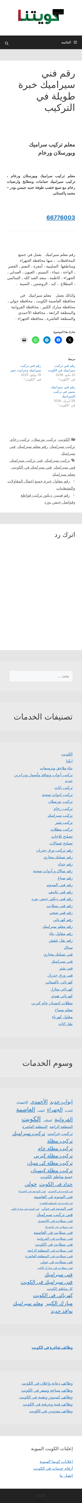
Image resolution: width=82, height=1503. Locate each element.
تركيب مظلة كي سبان (50, 1163)
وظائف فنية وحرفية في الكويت (48, 1404)
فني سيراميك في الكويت (32, 467)
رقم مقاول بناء (61, 933)
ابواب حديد (61, 1102)
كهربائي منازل (61, 989)
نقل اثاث (65, 1023)
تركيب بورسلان (44, 439)
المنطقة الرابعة (61, 1126)
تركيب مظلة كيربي (53, 1156)
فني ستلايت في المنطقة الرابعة (50, 1250)
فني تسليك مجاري (58, 954)
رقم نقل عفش (61, 940)
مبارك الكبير (59, 1303)
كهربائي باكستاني (59, 982)
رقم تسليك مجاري (58, 857)
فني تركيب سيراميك (26, 460)
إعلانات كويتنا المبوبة (56, 1461)
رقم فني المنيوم (60, 885)
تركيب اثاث (63, 787)
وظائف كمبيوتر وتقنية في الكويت (46, 1397)
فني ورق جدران (60, 975)
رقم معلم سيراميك (33, 446)
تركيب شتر (64, 822)
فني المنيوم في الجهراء (32, 1191)
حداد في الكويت (56, 1184)
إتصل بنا (66, 1475)
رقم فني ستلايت (59, 905)
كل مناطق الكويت (60, 1289)
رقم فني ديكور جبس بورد (52, 898)
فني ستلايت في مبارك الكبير (55, 1268)
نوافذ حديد (62, 1311)
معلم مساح (64, 1010)
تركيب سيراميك (62, 446)
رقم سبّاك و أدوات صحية (53, 871)
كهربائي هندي (62, 996)
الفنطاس (47, 1120)
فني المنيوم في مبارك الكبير (25, 1208)
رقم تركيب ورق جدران (54, 850)
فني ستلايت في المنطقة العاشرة (49, 1256)
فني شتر (66, 968)
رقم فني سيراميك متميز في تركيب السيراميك (63, 391)
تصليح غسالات (61, 843)
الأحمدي (39, 1101)
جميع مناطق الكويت (56, 1176)
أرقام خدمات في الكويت (53, 1468)
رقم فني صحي (61, 912)
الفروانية (63, 1119)
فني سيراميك (64, 467)
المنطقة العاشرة (34, 1126)
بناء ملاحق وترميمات (56, 768)
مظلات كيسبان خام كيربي (52, 1003)
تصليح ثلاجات (62, 836)
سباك (68, 947)
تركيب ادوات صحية (57, 794)
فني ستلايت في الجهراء (59, 1227)
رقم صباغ (65, 878)
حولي (31, 1184)
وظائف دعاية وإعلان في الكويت (47, 1383)
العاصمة (25, 1109)
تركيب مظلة (60, 1141)
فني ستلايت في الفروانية (55, 1239)
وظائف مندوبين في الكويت (51, 1411)
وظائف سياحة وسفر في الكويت (47, 1390)
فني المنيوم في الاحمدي (60, 1191)
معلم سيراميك (63, 474)
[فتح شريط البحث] (6, 43)
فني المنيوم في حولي (57, 1208)
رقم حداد (65, 864)
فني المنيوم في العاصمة (53, 1196)
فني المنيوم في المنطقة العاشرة (56, 1203)
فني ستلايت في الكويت (54, 1244)
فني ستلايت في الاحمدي (55, 1221)
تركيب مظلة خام (55, 1148)
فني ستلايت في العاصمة (53, 1232)
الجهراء (55, 1109)
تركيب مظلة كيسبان (52, 1170)
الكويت (64, 439)
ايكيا (69, 761)
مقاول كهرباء (62, 1017)
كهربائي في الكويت (53, 1295)
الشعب (41, 1110)
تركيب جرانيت (60, 1133)
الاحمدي (22, 1102)
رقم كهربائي (63, 919)
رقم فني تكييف (61, 892)
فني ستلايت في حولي (56, 1262)
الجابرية (69, 1110)
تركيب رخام (20, 439)
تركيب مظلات (61, 829)
